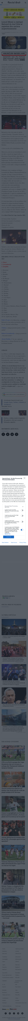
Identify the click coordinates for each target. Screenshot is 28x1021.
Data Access (14, 542)
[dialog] (14, 510)
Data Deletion (5, 542)
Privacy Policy (22, 542)
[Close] (24, 478)
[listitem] (14, 506)
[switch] (22, 510)
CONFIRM (8, 536)
